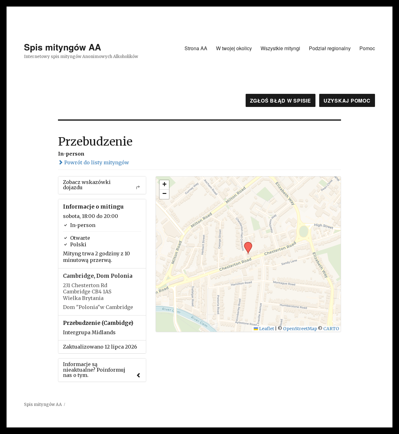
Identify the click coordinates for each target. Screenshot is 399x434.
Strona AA (196, 48)
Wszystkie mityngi (280, 48)
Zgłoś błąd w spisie (280, 100)
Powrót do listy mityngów (96, 162)
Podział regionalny (330, 48)
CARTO (331, 328)
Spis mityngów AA (62, 47)
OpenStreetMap (300, 328)
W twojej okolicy (234, 48)
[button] (246, 244)
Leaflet (266, 328)
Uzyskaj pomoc (347, 100)
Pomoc (367, 48)
